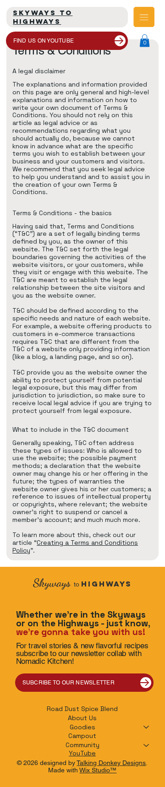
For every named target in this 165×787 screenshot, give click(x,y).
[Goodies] (146, 727)
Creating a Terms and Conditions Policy (75, 546)
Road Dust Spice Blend (82, 709)
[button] (144, 40)
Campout (82, 736)
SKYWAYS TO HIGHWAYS (42, 17)
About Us (82, 718)
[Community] (146, 745)
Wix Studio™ (97, 770)
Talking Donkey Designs (111, 762)
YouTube (82, 753)
